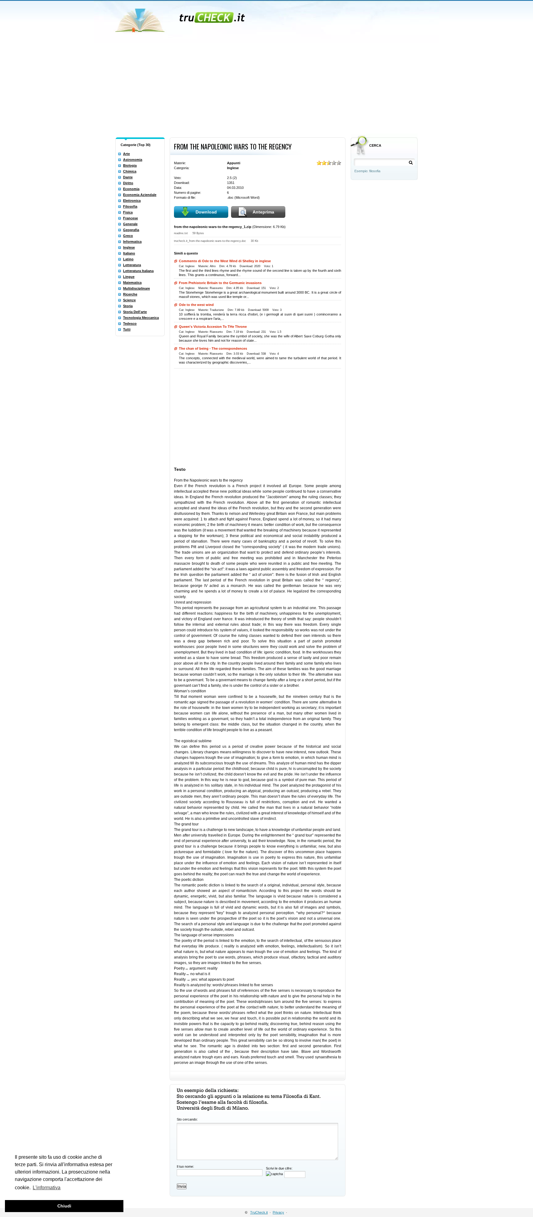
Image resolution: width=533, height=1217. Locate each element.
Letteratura (132, 265)
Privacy (278, 1212)
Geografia (131, 230)
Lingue (128, 277)
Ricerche (130, 294)
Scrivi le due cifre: (279, 1168)
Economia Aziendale (139, 195)
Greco (128, 236)
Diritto (128, 183)
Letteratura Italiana (138, 271)
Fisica (128, 212)
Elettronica (132, 200)
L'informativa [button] (46, 1187)
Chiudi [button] (64, 1205)
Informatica (132, 241)
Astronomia (132, 159)
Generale (130, 224)
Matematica (132, 282)
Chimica (129, 171)
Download (206, 212)
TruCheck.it (259, 1212)
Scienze (129, 300)
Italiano (129, 253)
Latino (128, 259)
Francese (130, 218)
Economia (131, 189)
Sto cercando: (187, 1119)
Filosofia (130, 206)
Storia (128, 306)
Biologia (130, 165)
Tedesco (130, 323)
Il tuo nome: (185, 1166)
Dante (128, 177)
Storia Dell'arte (135, 312)
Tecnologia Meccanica (141, 318)
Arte (126, 154)
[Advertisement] (266, 89)
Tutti (126, 329)
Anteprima (263, 212)
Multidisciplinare (136, 288)
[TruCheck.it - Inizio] (180, 18)
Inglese (129, 247)
